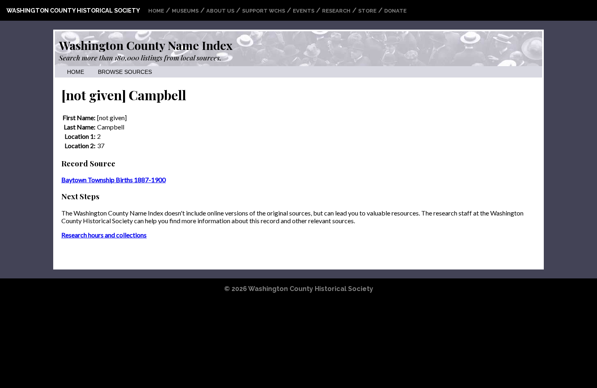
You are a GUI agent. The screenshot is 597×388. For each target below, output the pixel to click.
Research (336, 11)
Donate (395, 11)
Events (303, 11)
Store (367, 11)
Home (156, 11)
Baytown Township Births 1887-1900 (113, 179)
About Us (220, 11)
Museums (185, 11)
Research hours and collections (104, 235)
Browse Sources (125, 72)
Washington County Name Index (145, 45)
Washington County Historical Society (73, 10)
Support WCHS (263, 11)
